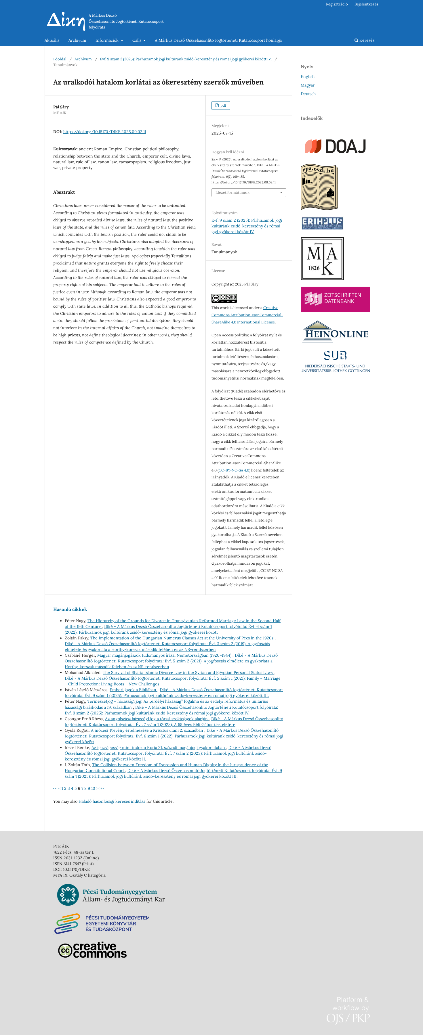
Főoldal (59, 59)
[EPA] (319, 208)
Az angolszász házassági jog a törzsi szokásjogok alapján (157, 718)
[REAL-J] (322, 278)
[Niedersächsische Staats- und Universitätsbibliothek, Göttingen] (335, 370)
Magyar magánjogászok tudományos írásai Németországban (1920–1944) (165, 655)
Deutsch (308, 93)
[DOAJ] (335, 156)
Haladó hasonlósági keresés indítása (112, 801)
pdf (223, 105)
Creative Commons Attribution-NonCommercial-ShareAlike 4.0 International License (247, 315)
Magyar (308, 85)
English (308, 76)
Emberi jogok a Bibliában (133, 689)
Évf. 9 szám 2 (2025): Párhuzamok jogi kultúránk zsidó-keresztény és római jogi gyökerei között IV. (186, 59)
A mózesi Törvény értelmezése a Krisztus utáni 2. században (147, 730)
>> (102, 788)
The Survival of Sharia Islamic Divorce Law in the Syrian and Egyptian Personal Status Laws (188, 672)
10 (93, 788)
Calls (137, 40)
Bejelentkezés (366, 4)
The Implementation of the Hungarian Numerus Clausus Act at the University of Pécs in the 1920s (182, 638)
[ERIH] (322, 229)
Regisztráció (337, 4)
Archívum (77, 40)
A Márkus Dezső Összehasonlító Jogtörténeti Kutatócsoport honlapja (218, 40)
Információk (108, 40)
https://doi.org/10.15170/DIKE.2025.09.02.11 (104, 131)
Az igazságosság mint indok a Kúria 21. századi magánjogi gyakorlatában (159, 747)
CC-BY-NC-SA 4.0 (234, 470)
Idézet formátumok (232, 192)
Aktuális (52, 40)
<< (55, 788)
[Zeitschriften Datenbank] (335, 310)
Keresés (366, 40)
